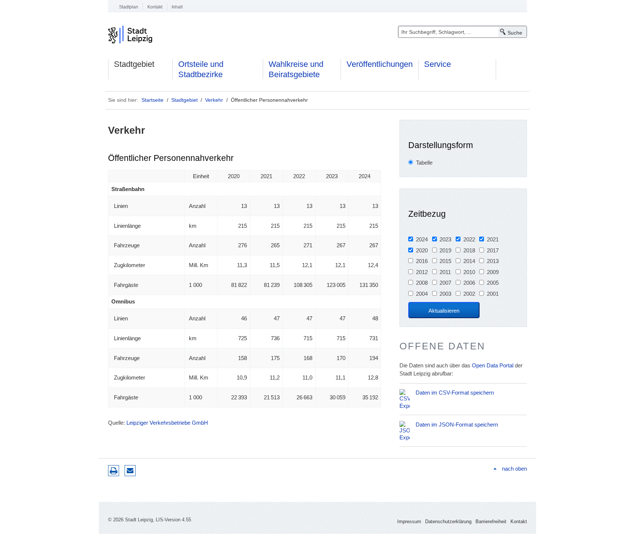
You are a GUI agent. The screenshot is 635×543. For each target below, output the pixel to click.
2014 (469, 261)
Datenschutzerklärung (448, 521)
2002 (469, 294)
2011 (445, 272)
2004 (422, 294)
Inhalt (177, 7)
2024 (422, 239)
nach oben (514, 468)
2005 (493, 283)
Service (437, 64)
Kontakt (154, 7)
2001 (493, 294)
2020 (422, 250)
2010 (469, 272)
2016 (422, 261)
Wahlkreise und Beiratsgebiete (296, 69)
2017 (493, 250)
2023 (445, 239)
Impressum (409, 521)
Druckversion (113, 470)
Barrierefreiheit (491, 521)
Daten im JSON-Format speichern (457, 424)
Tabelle (424, 162)
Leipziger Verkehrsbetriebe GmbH (167, 423)
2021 (493, 239)
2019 (445, 250)
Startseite (152, 100)
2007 (445, 283)
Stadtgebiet (134, 64)
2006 (469, 283)
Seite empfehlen (130, 470)
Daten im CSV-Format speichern (455, 392)
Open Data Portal (492, 365)
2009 (493, 272)
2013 (493, 261)
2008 (422, 283)
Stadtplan (128, 7)
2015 (445, 261)
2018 (469, 250)
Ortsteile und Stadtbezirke (200, 69)
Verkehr (214, 100)
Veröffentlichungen (380, 64)
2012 (422, 272)
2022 (469, 239)
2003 (445, 294)
